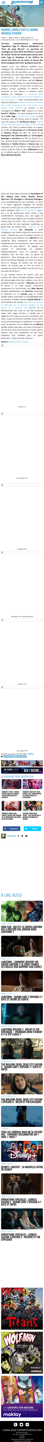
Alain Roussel (9, 40)
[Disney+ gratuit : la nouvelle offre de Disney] (22, 1151)
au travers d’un (25, 116)
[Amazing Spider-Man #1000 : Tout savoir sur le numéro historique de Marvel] (32, 806)
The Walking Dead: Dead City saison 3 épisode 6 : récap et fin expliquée (21, 1100)
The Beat (24, 341)
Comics (4, 38)
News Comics (14, 38)
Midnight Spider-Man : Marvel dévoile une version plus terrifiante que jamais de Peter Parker (11, 816)
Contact (22, 1438)
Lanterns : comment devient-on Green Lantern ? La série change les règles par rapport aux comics (21, 964)
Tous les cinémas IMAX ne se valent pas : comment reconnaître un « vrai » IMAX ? (21, 1135)
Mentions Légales (22, 1432)
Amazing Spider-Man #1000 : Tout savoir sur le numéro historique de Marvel (32, 816)
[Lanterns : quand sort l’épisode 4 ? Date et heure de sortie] (22, 981)
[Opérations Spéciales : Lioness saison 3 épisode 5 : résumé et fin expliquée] (22, 1218)
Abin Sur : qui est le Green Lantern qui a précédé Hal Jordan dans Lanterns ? (21, 929)
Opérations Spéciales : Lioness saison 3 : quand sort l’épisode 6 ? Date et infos (21, 1202)
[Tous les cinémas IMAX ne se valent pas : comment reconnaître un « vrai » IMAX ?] (22, 1116)
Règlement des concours (22, 1441)
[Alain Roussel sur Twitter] (22, 836)
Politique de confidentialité (22, 1434)
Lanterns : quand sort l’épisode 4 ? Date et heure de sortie (22, 998)
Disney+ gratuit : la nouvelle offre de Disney (22, 1168)
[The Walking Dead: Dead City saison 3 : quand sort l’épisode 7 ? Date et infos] (22, 1048)
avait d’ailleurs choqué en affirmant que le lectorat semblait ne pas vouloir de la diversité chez (22, 305)
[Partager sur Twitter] (32, 828)
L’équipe (22, 1436)
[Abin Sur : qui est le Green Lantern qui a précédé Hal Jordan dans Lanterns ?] (22, 911)
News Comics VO (27, 38)
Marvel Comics (20, 756)
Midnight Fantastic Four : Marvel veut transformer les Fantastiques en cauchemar (32, 795)
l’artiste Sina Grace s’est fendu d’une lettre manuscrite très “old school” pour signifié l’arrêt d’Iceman (22, 105)
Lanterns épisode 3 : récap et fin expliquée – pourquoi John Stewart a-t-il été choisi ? (21, 1032)
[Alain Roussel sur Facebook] (18, 836)
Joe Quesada (8, 756)
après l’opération (32, 210)
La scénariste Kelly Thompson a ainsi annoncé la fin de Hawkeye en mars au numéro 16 (22, 97)
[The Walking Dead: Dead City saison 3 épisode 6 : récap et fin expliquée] (22, 1083)
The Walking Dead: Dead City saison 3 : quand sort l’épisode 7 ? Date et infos (21, 1067)
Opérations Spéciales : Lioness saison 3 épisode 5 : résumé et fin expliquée (20, 1237)
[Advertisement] (22, 174)
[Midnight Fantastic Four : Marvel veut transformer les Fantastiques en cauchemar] (32, 784)
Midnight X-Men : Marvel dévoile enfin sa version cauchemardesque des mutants (10, 795)
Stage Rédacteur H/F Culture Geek (22, 1439)
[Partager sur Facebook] (11, 828)
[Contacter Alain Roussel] (26, 836)
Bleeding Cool (14, 341)
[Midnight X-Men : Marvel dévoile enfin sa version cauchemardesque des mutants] (11, 784)
